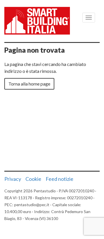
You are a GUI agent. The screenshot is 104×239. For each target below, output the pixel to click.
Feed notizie (59, 179)
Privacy (12, 179)
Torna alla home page (29, 83)
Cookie (33, 179)
